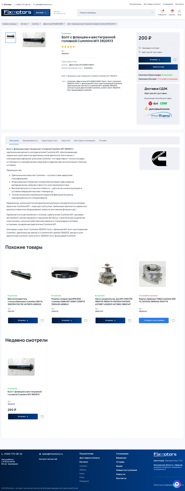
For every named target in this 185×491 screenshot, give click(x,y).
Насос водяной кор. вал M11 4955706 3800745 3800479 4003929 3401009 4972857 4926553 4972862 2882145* (113, 301)
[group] (35, 48)
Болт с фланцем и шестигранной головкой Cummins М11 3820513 (91, 24)
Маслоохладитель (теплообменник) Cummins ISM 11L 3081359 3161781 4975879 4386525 (25, 301)
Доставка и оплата (152, 4)
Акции (119, 466)
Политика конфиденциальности (169, 485)
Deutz (82, 473)
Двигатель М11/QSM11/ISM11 (53, 24)
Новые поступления (126, 470)
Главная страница (9, 24)
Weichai (83, 470)
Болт (104, 81)
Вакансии (121, 458)
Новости (120, 474)
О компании (168, 4)
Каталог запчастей (48, 459)
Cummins (35, 24)
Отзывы (120, 462)
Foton (82, 477)
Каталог (40, 12)
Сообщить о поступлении (154, 320)
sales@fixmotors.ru (44, 4)
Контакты (179, 4)
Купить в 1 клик (158, 67)
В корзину (154, 60)
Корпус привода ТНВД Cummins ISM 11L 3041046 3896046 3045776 (157, 300)
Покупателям (135, 4)
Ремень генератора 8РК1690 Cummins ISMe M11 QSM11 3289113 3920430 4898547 (68, 301)
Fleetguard (84, 481)
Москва (7, 4)
